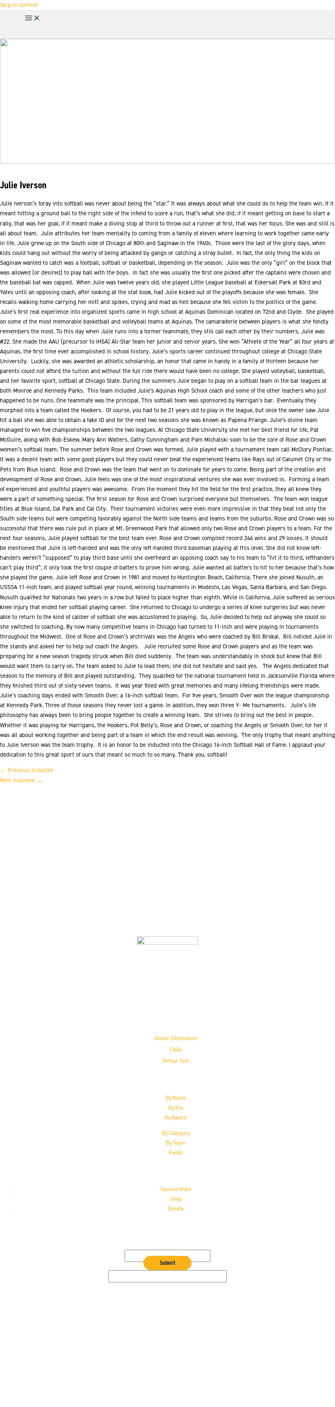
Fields (176, 1152)
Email (168, 1245)
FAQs (176, 1049)
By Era (175, 1107)
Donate (176, 1208)
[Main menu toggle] (32, 18)
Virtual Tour (175, 1060)
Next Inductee (21, 780)
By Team (175, 1142)
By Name (175, 1097)
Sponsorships (175, 1189)
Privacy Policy (175, 1368)
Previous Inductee (27, 770)
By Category (176, 1133)
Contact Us (176, 1358)
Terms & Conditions (176, 1377)
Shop (176, 1198)
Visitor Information (175, 1038)
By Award (176, 1117)
